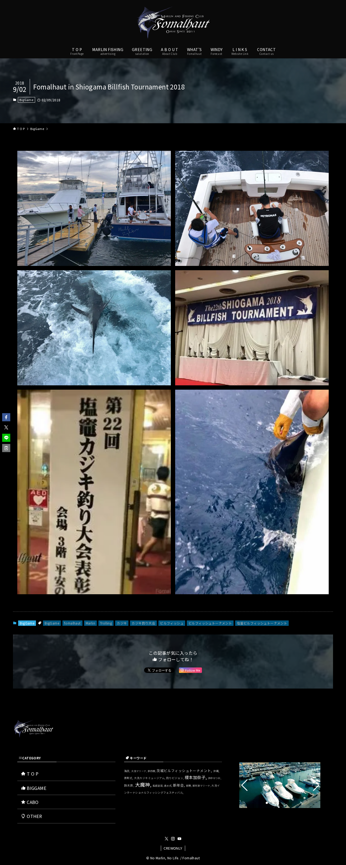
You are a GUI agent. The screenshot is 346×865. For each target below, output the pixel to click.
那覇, (189, 785)
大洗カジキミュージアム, (150, 778)
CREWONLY (173, 848)
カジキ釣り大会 (143, 623)
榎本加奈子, (196, 777)
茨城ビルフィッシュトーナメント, (185, 770)
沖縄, (216, 771)
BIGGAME (36, 788)
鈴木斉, (129, 785)
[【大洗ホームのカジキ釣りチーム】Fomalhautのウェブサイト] (173, 22)
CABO (32, 802)
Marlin (90, 623)
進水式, (168, 785)
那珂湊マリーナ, (202, 785)
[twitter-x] (166, 838)
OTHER (34, 816)
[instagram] (173, 838)
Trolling (106, 623)
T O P (32, 773)
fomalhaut (72, 623)
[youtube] (179, 838)
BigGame (26, 100)
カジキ (122, 623)
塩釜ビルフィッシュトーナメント (262, 623)
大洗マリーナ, (139, 771)
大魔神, (144, 784)
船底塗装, (158, 785)
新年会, (179, 785)
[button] (6, 417)
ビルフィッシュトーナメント (210, 623)
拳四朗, (152, 771)
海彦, (127, 771)
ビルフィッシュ (172, 623)
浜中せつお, (214, 778)
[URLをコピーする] (6, 448)
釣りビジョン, (175, 778)
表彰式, (129, 778)
